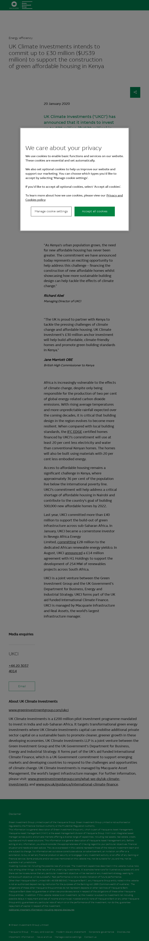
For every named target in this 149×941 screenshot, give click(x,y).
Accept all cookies (94, 211)
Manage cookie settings (51, 211)
